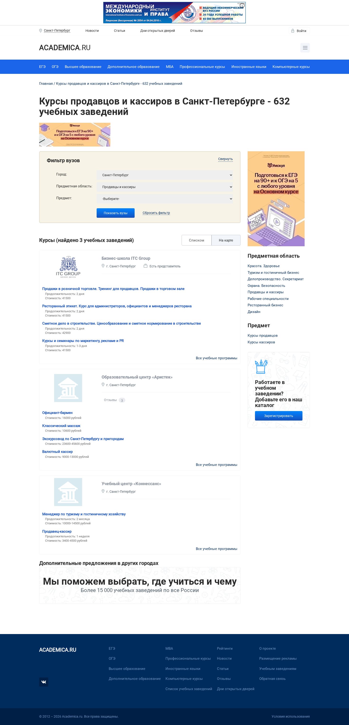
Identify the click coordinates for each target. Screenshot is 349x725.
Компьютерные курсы (291, 67)
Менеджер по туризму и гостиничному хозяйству (84, 514)
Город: (61, 174)
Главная (46, 83)
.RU (64, 47)
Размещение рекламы (278, 658)
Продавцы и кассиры (266, 292)
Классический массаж (61, 426)
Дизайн (254, 312)
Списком (196, 240)
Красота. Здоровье (264, 266)
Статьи (119, 31)
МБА (170, 67)
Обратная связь (272, 679)
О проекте (267, 648)
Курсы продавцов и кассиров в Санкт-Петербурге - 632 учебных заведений (119, 83)
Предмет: (64, 198)
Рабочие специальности (268, 299)
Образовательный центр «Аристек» (137, 376)
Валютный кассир (57, 452)
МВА (169, 648)
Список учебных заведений (188, 689)
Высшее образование (83, 67)
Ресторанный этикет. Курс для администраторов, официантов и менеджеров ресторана (117, 306)
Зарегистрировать (278, 416)
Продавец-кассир (56, 531)
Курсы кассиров (261, 342)
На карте (226, 240)
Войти (301, 31)
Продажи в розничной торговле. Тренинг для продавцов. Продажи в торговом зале (113, 289)
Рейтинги (225, 648)
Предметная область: (74, 186)
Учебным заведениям (277, 669)
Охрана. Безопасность (266, 286)
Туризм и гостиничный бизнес (273, 272)
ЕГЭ (42, 67)
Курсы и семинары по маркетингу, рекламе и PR (83, 341)
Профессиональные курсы (202, 67)
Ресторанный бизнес (265, 305)
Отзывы (196, 31)
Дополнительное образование (134, 67)
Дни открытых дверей (157, 31)
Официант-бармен (57, 413)
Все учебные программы (216, 358)
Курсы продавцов (263, 335)
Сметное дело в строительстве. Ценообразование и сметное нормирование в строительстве (121, 323)
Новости (92, 31)
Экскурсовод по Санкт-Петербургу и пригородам (83, 439)
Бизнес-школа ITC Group (126, 258)
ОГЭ (55, 67)
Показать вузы (115, 213)
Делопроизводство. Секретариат (276, 279)
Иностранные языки (248, 67)
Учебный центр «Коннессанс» (131, 483)
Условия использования (291, 716)
